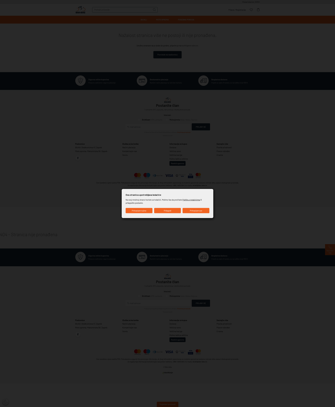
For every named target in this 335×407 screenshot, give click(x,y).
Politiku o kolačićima (191, 200)
